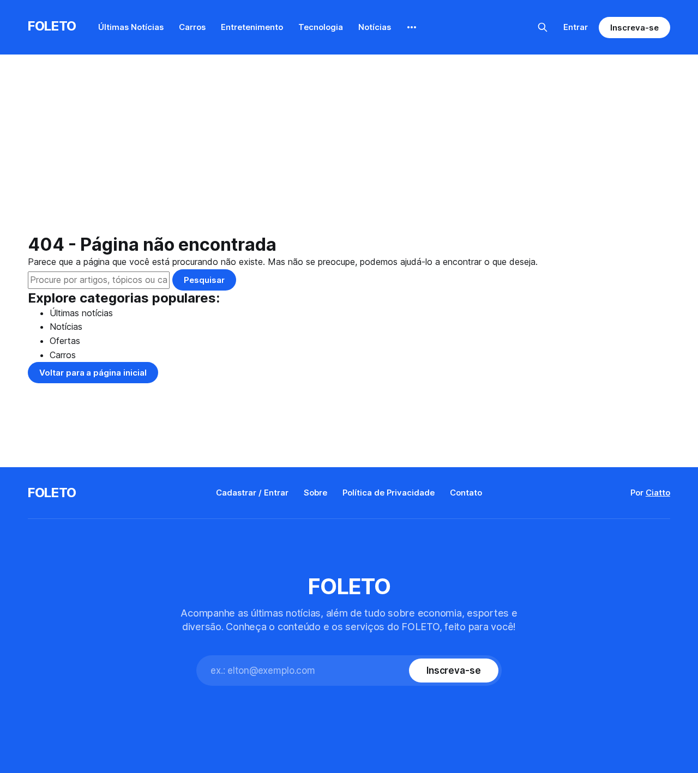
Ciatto (658, 492)
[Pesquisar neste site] (542, 27)
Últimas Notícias (131, 27)
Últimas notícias (81, 312)
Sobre (315, 492)
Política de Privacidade (388, 492)
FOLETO (52, 26)
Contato (466, 492)
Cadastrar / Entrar (252, 492)
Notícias (374, 27)
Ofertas (65, 340)
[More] (411, 27)
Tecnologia (320, 27)
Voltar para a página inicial (92, 372)
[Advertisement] (349, 152)
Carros (192, 27)
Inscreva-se (634, 27)
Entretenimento (252, 27)
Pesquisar (204, 280)
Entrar (575, 27)
